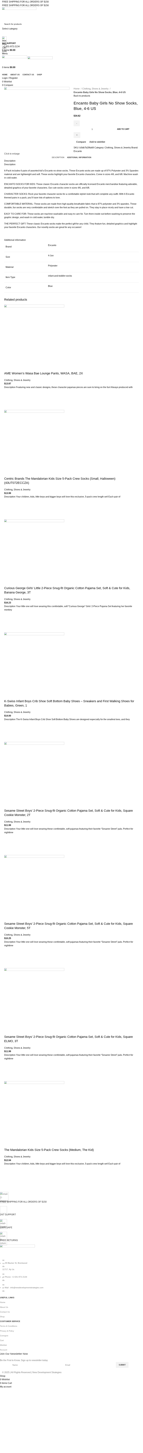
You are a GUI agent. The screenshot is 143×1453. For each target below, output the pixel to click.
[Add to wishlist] (7, 392)
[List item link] (69, 1275)
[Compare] (7, 367)
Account (3, 1350)
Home (77, 89)
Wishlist (3, 1345)
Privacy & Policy (7, 1331)
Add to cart (123, 129)
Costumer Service (10, 1321)
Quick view (7, 406)
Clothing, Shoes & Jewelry (95, 89)
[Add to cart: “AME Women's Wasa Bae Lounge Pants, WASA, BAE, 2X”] (7, 399)
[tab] (58, 157)
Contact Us (5, 1312)
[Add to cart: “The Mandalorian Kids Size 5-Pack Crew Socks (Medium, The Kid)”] (7, 1176)
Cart (2, 1340)
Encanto (78, 151)
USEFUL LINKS (7, 1297)
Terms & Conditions (8, 1326)
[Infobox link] (69, 1197)
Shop (2, 1316)
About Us (4, 1307)
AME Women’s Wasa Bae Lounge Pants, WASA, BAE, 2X (43, 373)
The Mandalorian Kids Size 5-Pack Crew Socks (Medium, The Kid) (49, 1150)
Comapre (4, 1336)
